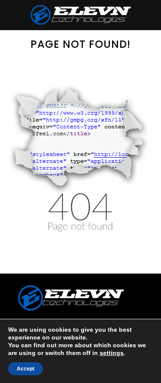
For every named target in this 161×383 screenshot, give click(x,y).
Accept (25, 369)
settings (112, 352)
